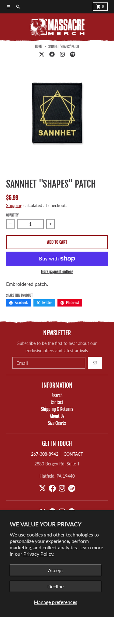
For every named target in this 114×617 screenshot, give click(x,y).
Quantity (12, 215)
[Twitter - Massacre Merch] (42, 54)
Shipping (14, 205)
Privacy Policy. (38, 554)
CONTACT (73, 454)
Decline (55, 586)
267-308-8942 (44, 454)
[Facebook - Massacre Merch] (52, 54)
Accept (55, 570)
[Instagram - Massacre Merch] (62, 54)
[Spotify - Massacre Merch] (73, 54)
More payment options (57, 271)
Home (38, 47)
